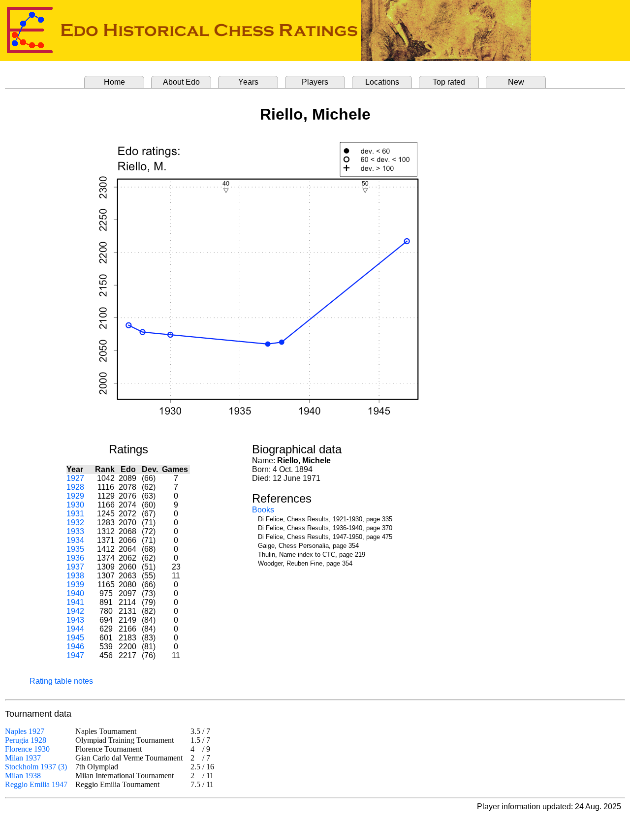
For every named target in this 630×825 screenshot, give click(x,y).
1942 (75, 611)
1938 (75, 575)
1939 (75, 584)
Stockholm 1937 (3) (36, 766)
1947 (75, 655)
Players (315, 82)
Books (263, 510)
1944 (75, 629)
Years (248, 82)
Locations (382, 82)
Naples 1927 (24, 731)
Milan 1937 (23, 758)
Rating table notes (61, 681)
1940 (75, 593)
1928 (75, 487)
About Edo (181, 82)
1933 (75, 531)
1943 (75, 620)
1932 (75, 522)
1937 (75, 567)
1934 (75, 540)
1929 (75, 496)
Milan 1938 (23, 775)
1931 (75, 513)
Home (114, 82)
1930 (75, 505)
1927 (75, 478)
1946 (75, 646)
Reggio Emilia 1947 (36, 784)
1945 (75, 638)
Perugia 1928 (25, 740)
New (516, 82)
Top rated (449, 82)
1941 (75, 602)
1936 (75, 558)
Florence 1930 (27, 749)
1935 (75, 549)
